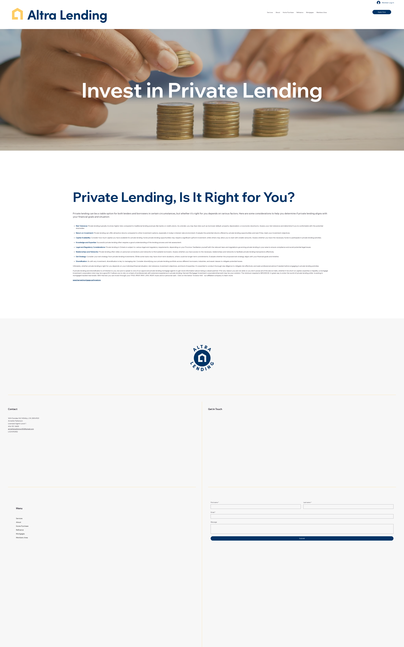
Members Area (22, 537)
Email (213, 512)
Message (214, 522)
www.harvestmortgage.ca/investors (87, 280)
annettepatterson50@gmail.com (21, 429)
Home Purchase (22, 526)
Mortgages (20, 534)
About (18, 522)
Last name (307, 502)
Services (19, 518)
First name (215, 502)
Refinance (20, 530)
